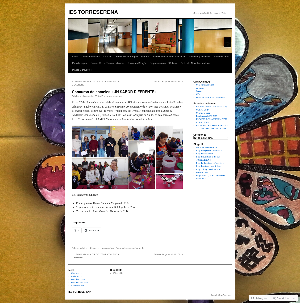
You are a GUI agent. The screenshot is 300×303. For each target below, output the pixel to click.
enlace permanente (135, 247)
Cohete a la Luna (203, 112)
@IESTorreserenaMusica (206, 147)
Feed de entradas (78, 279)
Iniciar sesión (76, 276)
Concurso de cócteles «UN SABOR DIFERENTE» (114, 91)
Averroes (200, 87)
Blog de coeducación (204, 153)
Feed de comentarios (79, 282)
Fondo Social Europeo (127, 56)
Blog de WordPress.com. (221, 294)
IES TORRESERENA (93, 11)
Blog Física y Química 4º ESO (208, 169)
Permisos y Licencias (200, 56)
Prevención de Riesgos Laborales (107, 63)
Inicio (75, 56)
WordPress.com (77, 285)
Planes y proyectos (82, 69)
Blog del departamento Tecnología (210, 162)
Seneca (199, 90)
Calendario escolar (90, 56)
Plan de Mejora (79, 63)
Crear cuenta (76, 273)
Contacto (107, 56)
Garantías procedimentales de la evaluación (163, 56)
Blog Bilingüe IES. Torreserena (209, 150)
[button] (100, 141)
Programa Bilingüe (137, 63)
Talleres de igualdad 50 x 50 (168, 81)
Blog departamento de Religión (209, 166)
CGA (198, 94)
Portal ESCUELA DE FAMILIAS (210, 97)
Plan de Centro (221, 56)
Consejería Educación (205, 84)
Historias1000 (202, 172)
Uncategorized (108, 247)
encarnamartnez (115, 96)
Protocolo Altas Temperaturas (195, 63)
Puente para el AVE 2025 (206, 115)
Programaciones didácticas (163, 63)
